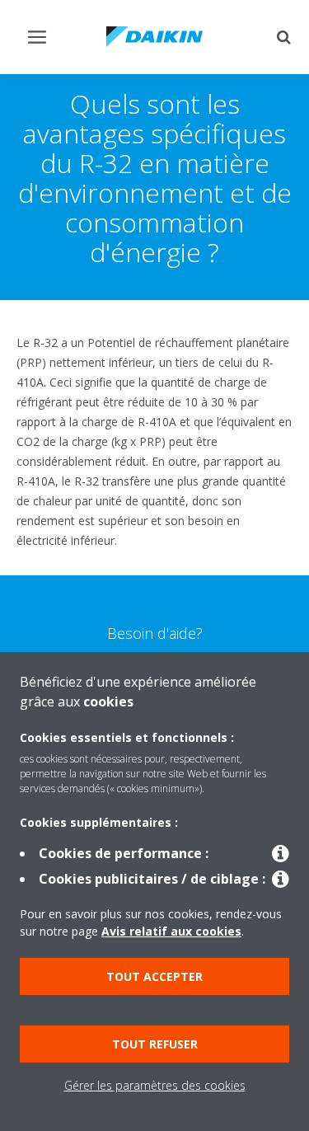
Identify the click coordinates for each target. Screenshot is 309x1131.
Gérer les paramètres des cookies (155, 1085)
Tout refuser (155, 1044)
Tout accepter (154, 976)
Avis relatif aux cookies (171, 931)
